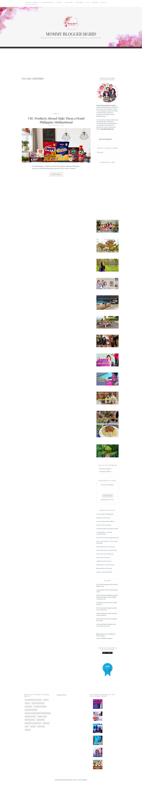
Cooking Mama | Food (33, 700)
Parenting (41, 719)
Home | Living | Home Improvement (38, 713)
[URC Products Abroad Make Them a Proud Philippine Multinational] (56, 162)
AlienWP (84, 780)
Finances (95, 2)
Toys (88, 2)
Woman (27, 729)
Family (59, 2)
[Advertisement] (71, 62)
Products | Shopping (33, 723)
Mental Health (30, 716)
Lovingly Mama (100, 120)
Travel (103, 2)
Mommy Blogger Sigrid (71, 34)
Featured (28, 706)
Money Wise (42, 716)
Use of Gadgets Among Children (105, 521)
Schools (46, 723)
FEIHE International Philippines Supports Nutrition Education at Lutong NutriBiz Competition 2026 (107, 597)
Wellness (79, 2)
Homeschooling (47, 2)
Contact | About (31, 2)
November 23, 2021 (56, 125)
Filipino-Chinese (40, 706)
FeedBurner (111, 499)
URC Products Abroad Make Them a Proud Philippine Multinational (56, 120)
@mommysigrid (105, 139)
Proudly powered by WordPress (63, 780)
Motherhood (30, 719)
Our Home (68, 2)
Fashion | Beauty (31, 4)
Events (45, 700)
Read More (57, 175)
